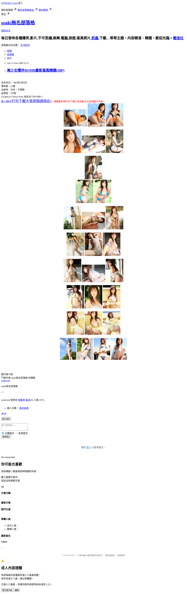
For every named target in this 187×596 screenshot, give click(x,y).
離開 (17, 590)
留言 (28, 400)
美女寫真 (24, 408)
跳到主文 (6, 30)
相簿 (9, 51)
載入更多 (6, 419)
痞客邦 (21, 400)
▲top (3, 413)
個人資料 (6, 101)
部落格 (10, 54)
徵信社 (178, 38)
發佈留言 (6, 437)
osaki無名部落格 (18, 22)
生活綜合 (25, 45)
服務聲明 (121, 555)
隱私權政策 (110, 555)
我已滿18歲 (7, 590)
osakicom (5, 380)
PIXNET (71, 555)
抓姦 (94, 38)
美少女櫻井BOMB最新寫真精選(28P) (35, 70)
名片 (9, 58)
